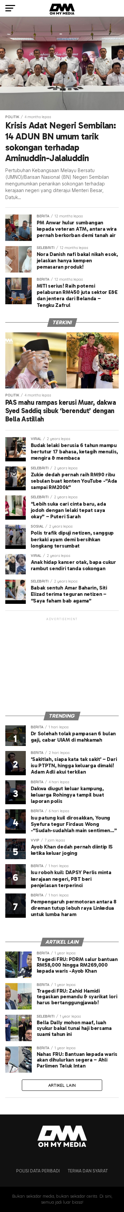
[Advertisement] (62, 663)
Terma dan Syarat (88, 1170)
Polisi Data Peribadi (38, 1170)
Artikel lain (62, 1085)
